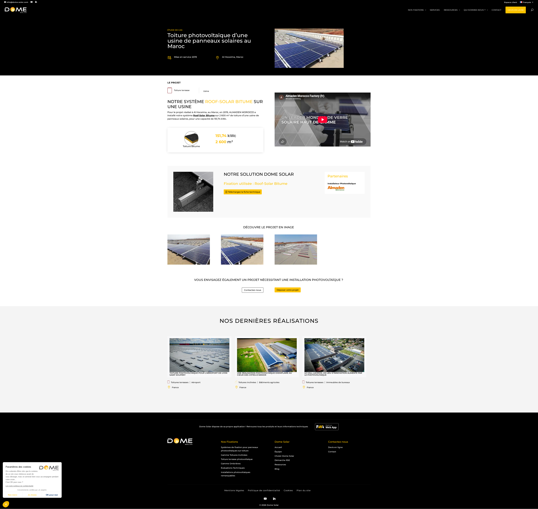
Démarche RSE (282, 460)
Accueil (278, 447)
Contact (332, 451)
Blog (277, 469)
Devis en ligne (335, 447)
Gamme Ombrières (231, 463)
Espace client (510, 2)
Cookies (288, 490)
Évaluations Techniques (233, 468)
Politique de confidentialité (264, 490)
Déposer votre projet (288, 290)
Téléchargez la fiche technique (244, 192)
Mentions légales (234, 490)
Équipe (278, 451)
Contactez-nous (252, 290)
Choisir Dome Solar (284, 456)
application (239, 426)
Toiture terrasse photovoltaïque (237, 459)
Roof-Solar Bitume (204, 115)
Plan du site (304, 490)
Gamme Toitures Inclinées (234, 455)
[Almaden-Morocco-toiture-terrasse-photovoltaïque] (188, 264)
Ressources (280, 464)
